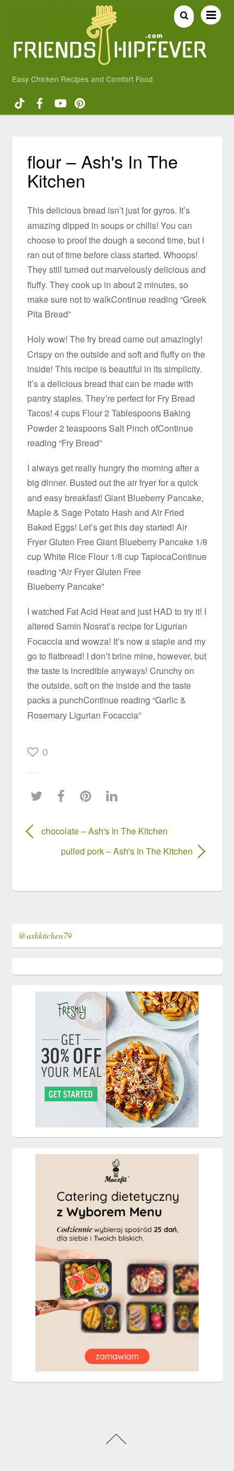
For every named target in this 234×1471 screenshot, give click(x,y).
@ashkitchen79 (45, 935)
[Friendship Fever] (110, 60)
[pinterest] (80, 101)
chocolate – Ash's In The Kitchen (104, 831)
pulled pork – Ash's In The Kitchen (110, 851)
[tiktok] (19, 101)
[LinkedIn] (114, 796)
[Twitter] (39, 796)
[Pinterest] (88, 796)
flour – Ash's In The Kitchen (102, 170)
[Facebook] (63, 796)
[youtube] (59, 101)
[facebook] (39, 101)
